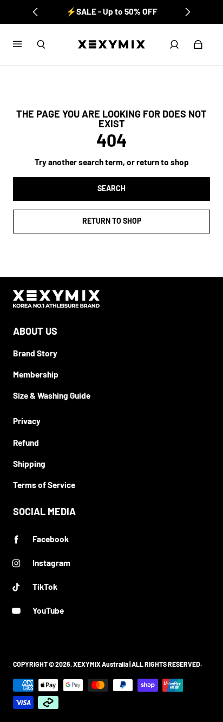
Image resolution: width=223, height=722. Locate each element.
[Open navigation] (25, 44)
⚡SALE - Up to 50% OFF (112, 11)
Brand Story (35, 353)
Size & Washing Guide (51, 395)
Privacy (27, 421)
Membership (35, 374)
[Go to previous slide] (36, 12)
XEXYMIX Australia (100, 664)
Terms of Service (44, 485)
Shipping (29, 464)
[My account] (174, 44)
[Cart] (198, 44)
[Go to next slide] (187, 12)
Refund (26, 442)
